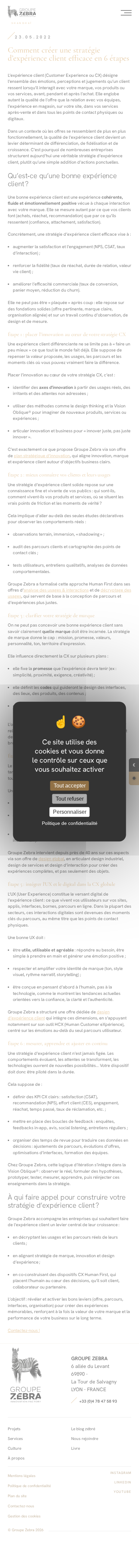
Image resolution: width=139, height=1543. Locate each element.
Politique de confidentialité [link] (70, 823)
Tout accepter (70, 786)
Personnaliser (69, 812)
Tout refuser (70, 799)
